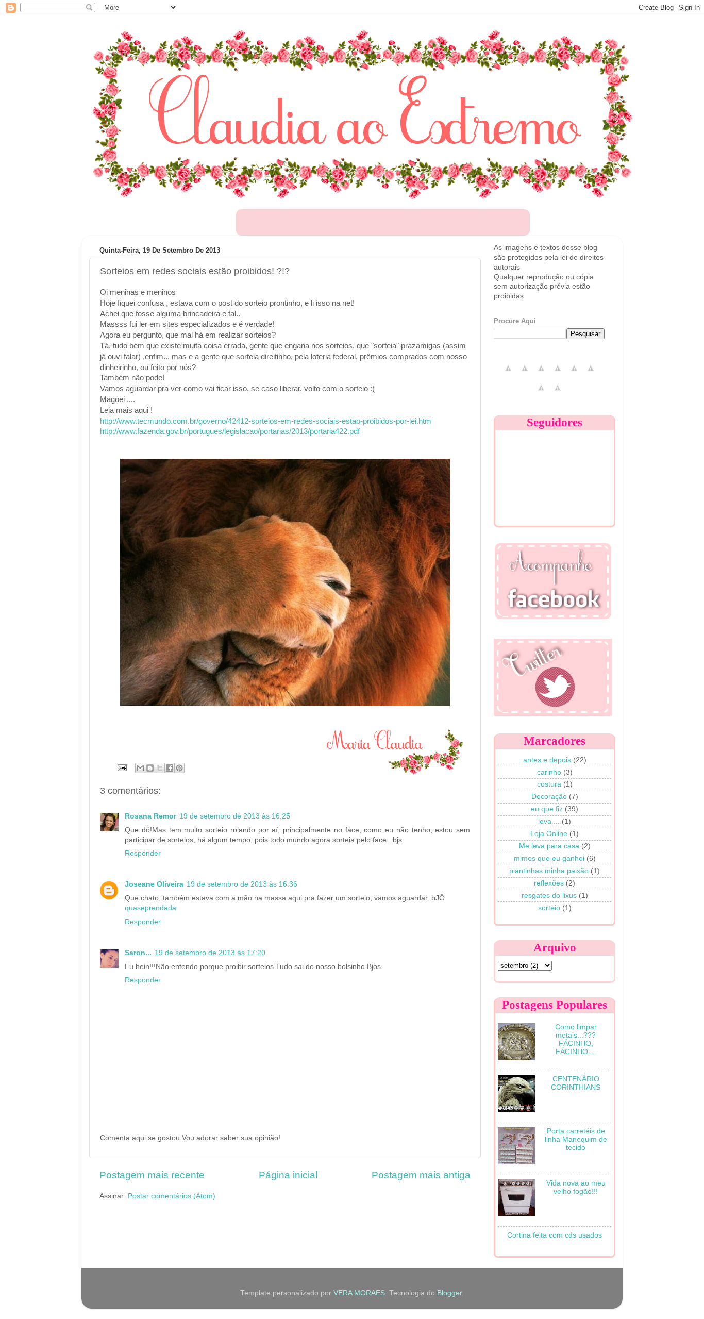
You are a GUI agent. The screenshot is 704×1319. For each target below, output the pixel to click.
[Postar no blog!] (150, 768)
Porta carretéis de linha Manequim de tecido (576, 1139)
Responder (143, 853)
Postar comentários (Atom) (171, 1196)
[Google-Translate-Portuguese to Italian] (557, 374)
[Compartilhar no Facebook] (169, 768)
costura (549, 784)
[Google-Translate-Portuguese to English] (590, 374)
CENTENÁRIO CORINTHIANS (575, 1083)
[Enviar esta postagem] (121, 767)
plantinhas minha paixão (549, 871)
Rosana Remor (150, 816)
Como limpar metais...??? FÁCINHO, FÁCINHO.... (576, 1039)
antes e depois (547, 760)
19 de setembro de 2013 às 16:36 (242, 884)
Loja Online (548, 834)
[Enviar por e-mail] (140, 768)
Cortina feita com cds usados (554, 1235)
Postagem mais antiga (421, 1175)
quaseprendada (150, 908)
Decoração (549, 796)
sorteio (549, 908)
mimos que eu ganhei (549, 858)
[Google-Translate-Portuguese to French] (524, 374)
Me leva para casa (549, 846)
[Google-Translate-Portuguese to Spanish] (557, 393)
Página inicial (288, 1175)
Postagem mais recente (152, 1175)
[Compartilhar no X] (160, 768)
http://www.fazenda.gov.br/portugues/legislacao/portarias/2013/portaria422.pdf (230, 431)
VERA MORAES (359, 1293)
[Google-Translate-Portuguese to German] (541, 374)
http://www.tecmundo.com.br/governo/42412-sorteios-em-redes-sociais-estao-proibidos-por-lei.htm (265, 421)
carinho (549, 772)
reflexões (549, 883)
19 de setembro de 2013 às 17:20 (210, 953)
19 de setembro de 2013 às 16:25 (234, 816)
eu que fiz (547, 809)
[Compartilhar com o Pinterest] (179, 768)
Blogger (449, 1293)
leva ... (549, 821)
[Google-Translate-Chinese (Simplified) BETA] (508, 374)
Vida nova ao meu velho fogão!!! (576, 1187)
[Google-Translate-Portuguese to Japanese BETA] (574, 374)
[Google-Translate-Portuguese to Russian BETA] (541, 393)
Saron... (138, 953)
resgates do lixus (549, 895)
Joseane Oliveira (154, 884)
